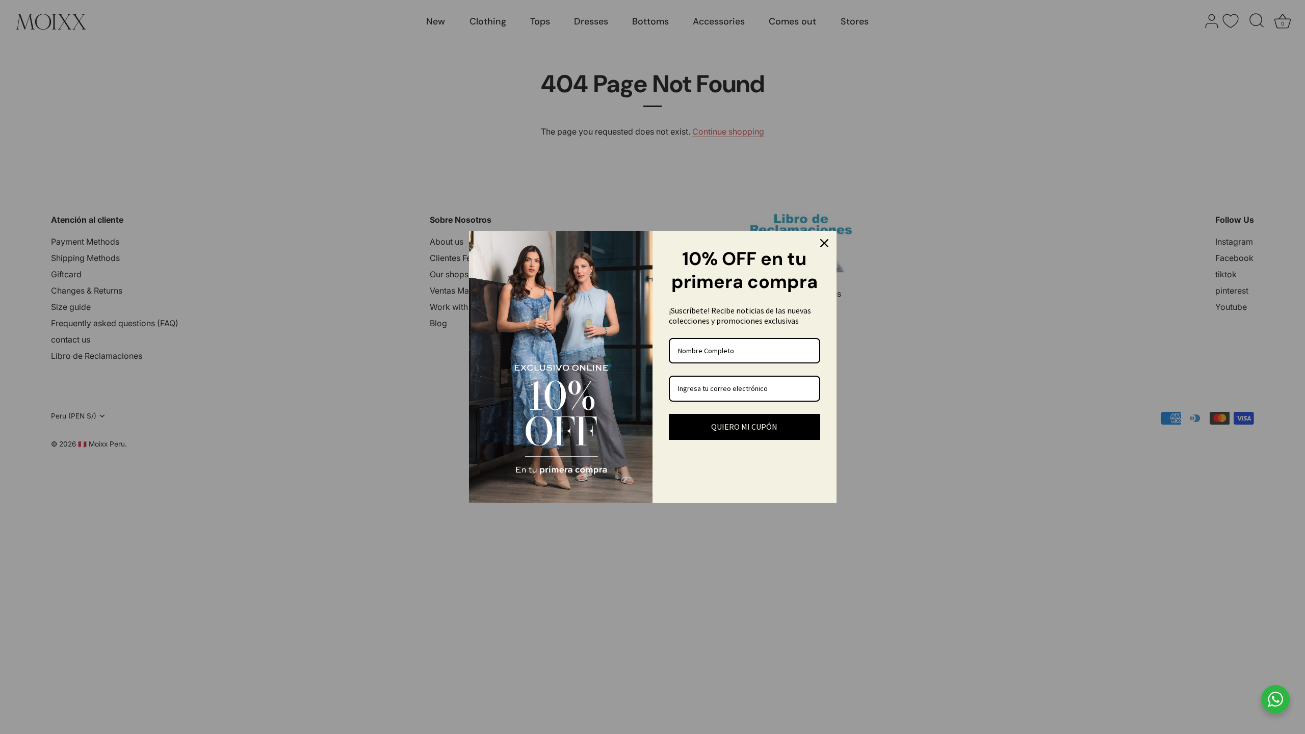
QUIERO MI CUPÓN (744, 427)
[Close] (824, 243)
